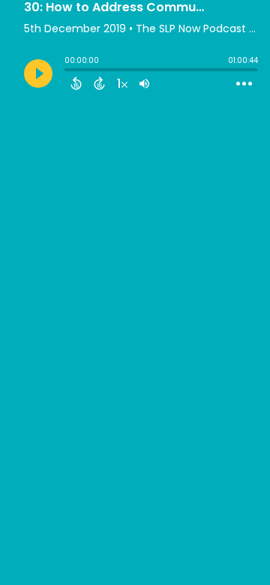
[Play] (38, 73)
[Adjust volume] (144, 83)
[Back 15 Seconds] (76, 83)
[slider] (68, 71)
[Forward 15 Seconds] (99, 83)
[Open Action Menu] (244, 84)
